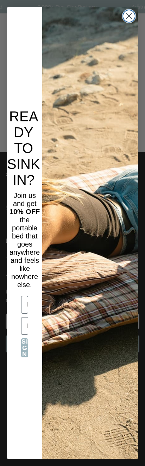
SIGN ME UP (24, 347)
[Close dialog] (129, 16)
